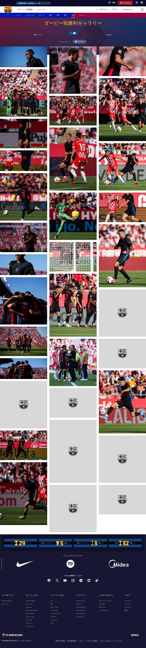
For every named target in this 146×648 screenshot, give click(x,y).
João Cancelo (30, 626)
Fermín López (54, 607)
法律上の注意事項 (60, 641)
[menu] (142, 2)
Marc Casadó (54, 610)
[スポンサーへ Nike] (24, 564)
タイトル (82, 15)
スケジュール (30, 15)
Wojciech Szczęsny (7, 601)
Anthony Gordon (81, 610)
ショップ (40, 10)
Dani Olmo (53, 617)
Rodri (52, 623)
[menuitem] (142, 2)
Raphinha (79, 604)
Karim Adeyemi (80, 613)
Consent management (105, 641)
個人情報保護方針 (72, 641)
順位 (58, 15)
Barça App (102, 604)
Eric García (29, 620)
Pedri (52, 604)
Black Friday (102, 607)
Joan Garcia (5, 604)
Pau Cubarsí (29, 604)
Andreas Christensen (32, 610)
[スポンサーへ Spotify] (70, 564)
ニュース (18, 15)
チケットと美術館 (25, 9)
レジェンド (128, 607)
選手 (65, 15)
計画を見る (126, 3)
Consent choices (118, 641)
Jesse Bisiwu (80, 617)
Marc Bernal (53, 620)
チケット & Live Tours (105, 601)
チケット (41, 15)
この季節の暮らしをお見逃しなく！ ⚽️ (33, 3)
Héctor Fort (29, 623)
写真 (73, 15)
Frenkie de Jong (55, 613)
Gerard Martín (30, 613)
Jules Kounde (30, 617)
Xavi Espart (29, 607)
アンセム (127, 604)
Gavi (51, 601)
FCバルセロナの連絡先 (92, 641)
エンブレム (128, 601)
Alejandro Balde (30, 601)
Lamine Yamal (80, 601)
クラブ (114, 9)
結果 (50, 15)
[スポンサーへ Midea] (119, 564)
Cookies (81, 641)
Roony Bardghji (80, 607)
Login (112, 2)
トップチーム (101, 9)
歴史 (126, 610)
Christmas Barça (103, 610)
